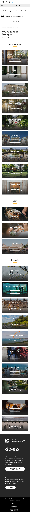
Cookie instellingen (14, 509)
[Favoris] (7, 2)
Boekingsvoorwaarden (14, 510)
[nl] (12, 2)
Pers (28, 5)
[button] (9, 2)
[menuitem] (8, 11)
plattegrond (14, 503)
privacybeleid (14, 506)
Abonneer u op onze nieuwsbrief (15, 469)
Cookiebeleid (14, 507)
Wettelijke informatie (14, 505)
